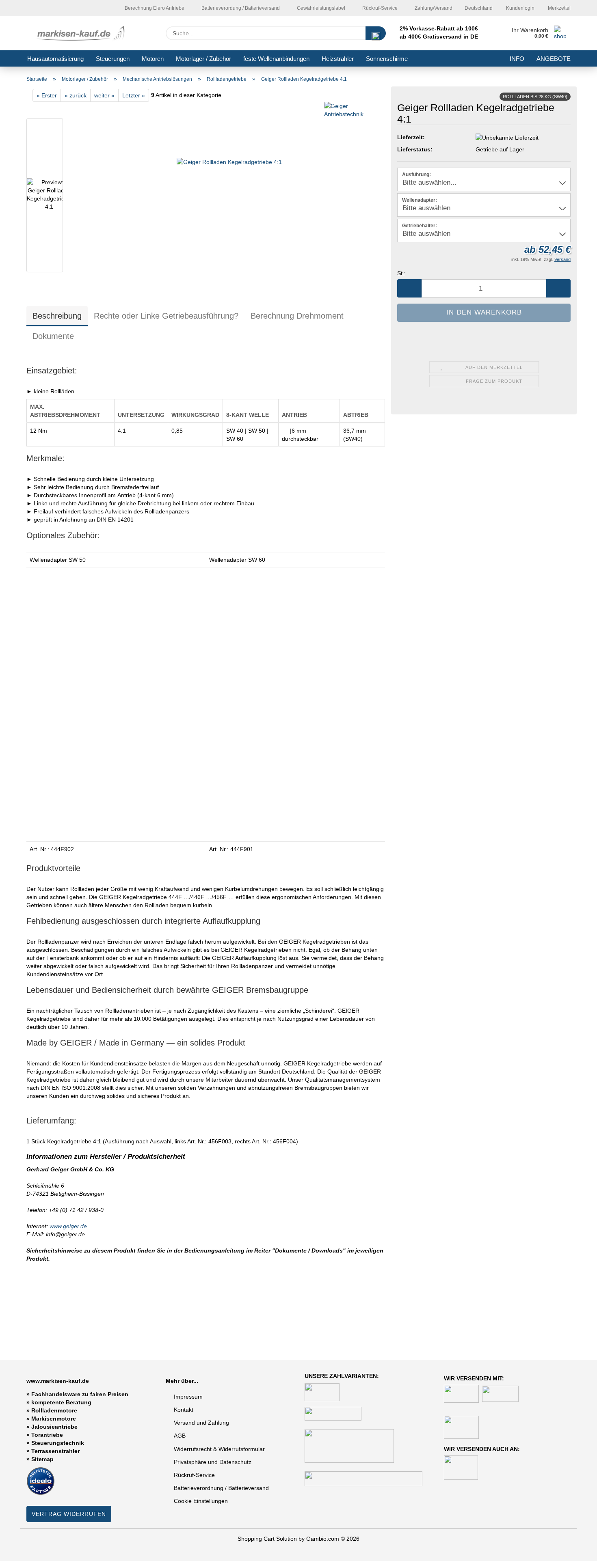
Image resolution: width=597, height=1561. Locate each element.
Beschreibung (57, 315)
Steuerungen (113, 58)
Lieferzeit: (411, 137)
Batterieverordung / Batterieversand (240, 8)
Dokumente (53, 336)
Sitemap (42, 1459)
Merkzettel (559, 8)
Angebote (553, 58)
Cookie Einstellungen (201, 1501)
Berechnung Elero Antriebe (153, 8)
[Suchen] (376, 33)
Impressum (188, 1396)
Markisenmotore (53, 1418)
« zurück (76, 95)
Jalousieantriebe (54, 1426)
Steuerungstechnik (57, 1443)
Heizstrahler (338, 58)
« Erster (47, 95)
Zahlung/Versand (432, 8)
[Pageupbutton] (574, 1549)
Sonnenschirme (387, 58)
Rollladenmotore (54, 1410)
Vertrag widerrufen (69, 1514)
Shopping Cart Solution (267, 1538)
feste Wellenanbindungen (276, 58)
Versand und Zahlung (201, 1422)
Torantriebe (47, 1435)
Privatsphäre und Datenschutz (212, 1462)
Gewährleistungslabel (320, 8)
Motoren (153, 58)
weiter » (104, 95)
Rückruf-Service (379, 8)
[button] (409, 288)
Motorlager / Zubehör (203, 58)
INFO (517, 58)
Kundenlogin (519, 8)
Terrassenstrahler (55, 1451)
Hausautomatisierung (55, 58)
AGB (180, 1435)
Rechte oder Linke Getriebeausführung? (166, 315)
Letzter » (133, 95)
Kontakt (183, 1409)
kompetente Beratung (61, 1402)
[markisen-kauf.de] (82, 33)
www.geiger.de (68, 1226)
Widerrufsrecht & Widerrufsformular (219, 1449)
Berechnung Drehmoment (297, 315)
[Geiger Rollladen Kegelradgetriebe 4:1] (229, 197)
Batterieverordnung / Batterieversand (221, 1488)
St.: (401, 273)
